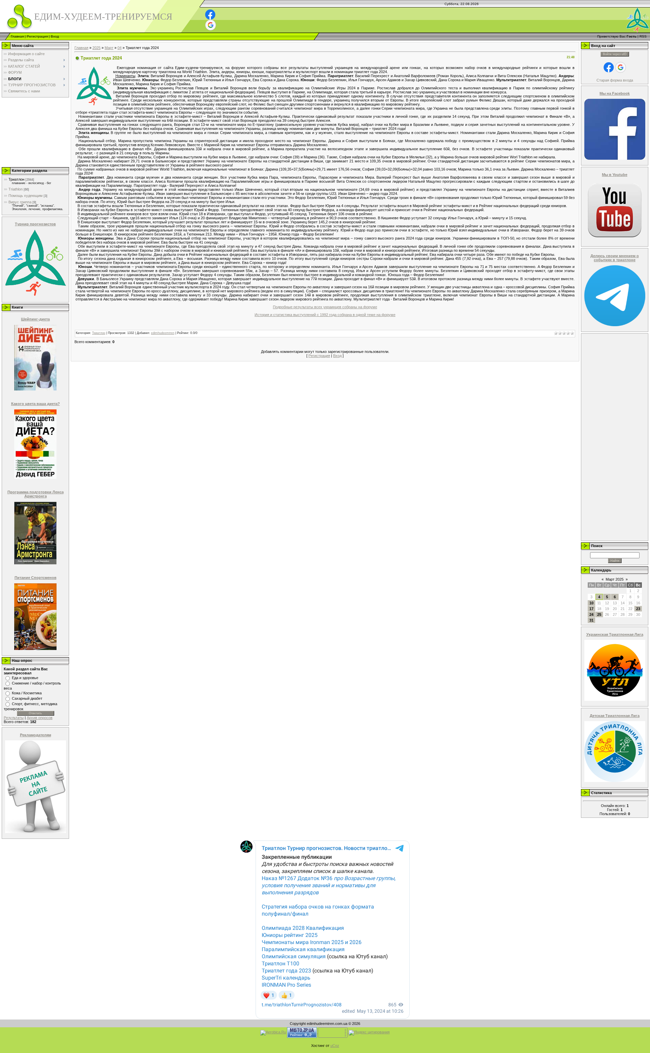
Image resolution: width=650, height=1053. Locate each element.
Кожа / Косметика (27, 693)
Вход (55, 36)
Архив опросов (39, 718)
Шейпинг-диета (35, 319)
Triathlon (15, 189)
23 (638, 609)
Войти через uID (615, 54)
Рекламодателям (35, 735)
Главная (17, 36)
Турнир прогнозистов (35, 224)
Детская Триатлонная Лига (615, 716)
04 (119, 48)
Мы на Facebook (615, 93)
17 (591, 609)
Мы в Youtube (614, 175)
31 (591, 620)
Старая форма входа (615, 80)
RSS (643, 36)
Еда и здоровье (25, 678)
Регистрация (37, 36)
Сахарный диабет (27, 698)
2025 (96, 48)
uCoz (334, 1046)
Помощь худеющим (25, 196)
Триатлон (16, 179)
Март (109, 48)
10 (591, 603)
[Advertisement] (35, 132)
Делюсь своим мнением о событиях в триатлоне (614, 258)
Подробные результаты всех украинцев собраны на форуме (325, 307)
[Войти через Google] (210, 25)
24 (591, 614)
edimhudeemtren (162, 333)
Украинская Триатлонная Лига (614, 634)
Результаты (14, 718)
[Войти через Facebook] (210, 14)
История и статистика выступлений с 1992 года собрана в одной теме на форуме (325, 315)
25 (599, 614)
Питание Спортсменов (36, 578)
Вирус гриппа (19, 202)
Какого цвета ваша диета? (35, 404)
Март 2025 (615, 579)
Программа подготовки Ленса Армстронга (35, 494)
